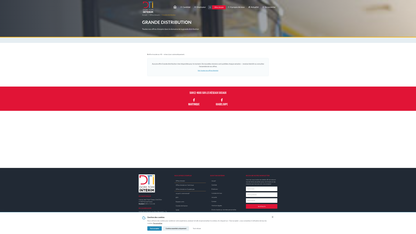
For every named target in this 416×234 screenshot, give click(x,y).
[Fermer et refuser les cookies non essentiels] (272, 217)
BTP (177, 197)
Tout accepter (154, 228)
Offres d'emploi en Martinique (185, 185)
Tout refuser (197, 228)
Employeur (201, 7)
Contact (213, 201)
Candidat (186, 7)
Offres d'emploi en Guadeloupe (185, 189)
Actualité (255, 7)
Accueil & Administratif (182, 193)
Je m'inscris (262, 206)
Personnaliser (157, 223)
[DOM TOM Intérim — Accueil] (148, 7)
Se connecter (270, 7)
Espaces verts (180, 201)
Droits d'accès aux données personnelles (223, 209)
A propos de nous (237, 7)
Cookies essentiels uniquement (176, 228)
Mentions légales (216, 205)
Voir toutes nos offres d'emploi (208, 70)
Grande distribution (182, 206)
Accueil (144, 15)
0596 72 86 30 (150, 204)
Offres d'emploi (155, 15)
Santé (177, 210)
